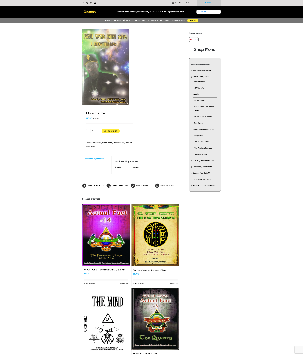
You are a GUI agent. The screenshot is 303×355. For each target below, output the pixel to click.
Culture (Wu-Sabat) (201, 173)
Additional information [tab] (94, 159)
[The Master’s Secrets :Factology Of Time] (155, 235)
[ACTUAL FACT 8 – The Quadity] (155, 319)
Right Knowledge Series (204, 129)
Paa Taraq (198, 123)
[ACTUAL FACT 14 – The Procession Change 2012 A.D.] (106, 235)
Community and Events (202, 167)
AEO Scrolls (199, 88)
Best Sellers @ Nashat (202, 70)
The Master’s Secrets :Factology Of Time (149, 270)
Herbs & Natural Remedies (204, 186)
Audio (196, 94)
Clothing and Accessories (203, 161)
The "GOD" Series (201, 142)
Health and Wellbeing (202, 179)
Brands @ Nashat (200, 154)
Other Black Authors (203, 117)
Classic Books (118, 143)
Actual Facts (199, 82)
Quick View (125, 283)
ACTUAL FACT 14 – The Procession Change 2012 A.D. (104, 270)
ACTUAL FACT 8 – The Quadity (145, 353)
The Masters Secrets (203, 148)
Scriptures (198, 136)
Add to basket (110, 131)
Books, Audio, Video (104, 143)
